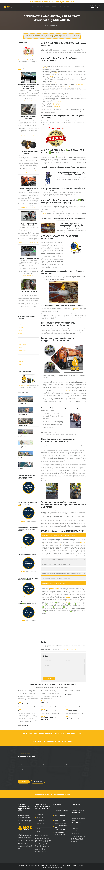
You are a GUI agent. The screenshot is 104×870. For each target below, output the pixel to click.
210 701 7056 (62, 820)
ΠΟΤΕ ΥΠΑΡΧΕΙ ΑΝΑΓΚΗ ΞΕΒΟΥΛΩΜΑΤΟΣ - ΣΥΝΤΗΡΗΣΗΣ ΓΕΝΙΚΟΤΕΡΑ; (57, 564)
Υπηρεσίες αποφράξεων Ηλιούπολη (71, 649)
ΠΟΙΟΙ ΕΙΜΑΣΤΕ (40, 6)
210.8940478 (56, 106)
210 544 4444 (62, 834)
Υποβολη (49, 678)
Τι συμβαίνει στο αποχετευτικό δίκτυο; (49, 568)
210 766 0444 (61, 813)
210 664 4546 (61, 818)
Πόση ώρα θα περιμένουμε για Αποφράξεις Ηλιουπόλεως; (54, 583)
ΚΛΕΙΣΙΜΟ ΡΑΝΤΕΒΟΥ (38, 781)
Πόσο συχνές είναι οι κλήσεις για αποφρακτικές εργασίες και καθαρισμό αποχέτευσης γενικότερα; (61, 573)
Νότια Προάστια (40, 828)
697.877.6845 (57, 73)
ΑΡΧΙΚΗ (33, 6)
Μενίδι (19, 353)
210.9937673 (46, 67)
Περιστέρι (20, 358)
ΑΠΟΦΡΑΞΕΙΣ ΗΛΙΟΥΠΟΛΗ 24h (70, 865)
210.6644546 (58, 101)
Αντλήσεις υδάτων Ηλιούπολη (28, 275)
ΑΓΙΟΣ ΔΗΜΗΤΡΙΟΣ (59, 825)
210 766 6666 (62, 815)
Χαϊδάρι (20, 364)
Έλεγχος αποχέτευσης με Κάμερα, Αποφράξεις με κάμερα (71, 174)
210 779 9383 (63, 823)
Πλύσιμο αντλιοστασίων (28, 309)
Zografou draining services (66, 602)
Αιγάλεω (20, 330)
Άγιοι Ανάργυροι (21, 321)
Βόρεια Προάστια (40, 820)
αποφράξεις (43, 213)
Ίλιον (19, 324)
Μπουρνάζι (20, 356)
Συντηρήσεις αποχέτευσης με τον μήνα (28, 207)
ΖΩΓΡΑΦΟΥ (57, 823)
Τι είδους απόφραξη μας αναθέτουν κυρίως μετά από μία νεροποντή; (56, 578)
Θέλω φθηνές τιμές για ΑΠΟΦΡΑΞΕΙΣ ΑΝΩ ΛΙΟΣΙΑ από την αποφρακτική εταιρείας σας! (60, 559)
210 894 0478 (62, 832)
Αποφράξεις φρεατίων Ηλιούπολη (28, 135)
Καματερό (20, 347)
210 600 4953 (65, 810)
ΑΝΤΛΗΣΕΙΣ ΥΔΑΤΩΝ (23, 843)
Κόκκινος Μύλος (22, 350)
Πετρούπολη (21, 361)
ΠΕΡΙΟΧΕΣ (54, 6)
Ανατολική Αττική (40, 817)
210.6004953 (56, 105)
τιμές (30, 820)
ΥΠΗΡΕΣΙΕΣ (48, 6)
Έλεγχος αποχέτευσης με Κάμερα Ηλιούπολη (28, 242)
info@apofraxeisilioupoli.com (54, 83)
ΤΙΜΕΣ (60, 6)
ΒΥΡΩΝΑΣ (57, 815)
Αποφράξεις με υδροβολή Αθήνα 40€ (29, 100)
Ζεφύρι (20, 341)
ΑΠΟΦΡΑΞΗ (27, 837)
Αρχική (46, 25)
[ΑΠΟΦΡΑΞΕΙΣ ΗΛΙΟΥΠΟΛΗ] (75, 247)
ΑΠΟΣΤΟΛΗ (23, 781)
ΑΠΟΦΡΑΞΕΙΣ (29, 815)
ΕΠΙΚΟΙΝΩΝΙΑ (66, 6)
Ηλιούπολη (75, 308)
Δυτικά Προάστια (40, 823)
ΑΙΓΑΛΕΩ (56, 834)
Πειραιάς (38, 831)
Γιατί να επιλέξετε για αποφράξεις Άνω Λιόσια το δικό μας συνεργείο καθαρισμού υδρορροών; (61, 535)
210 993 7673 (62, 829)
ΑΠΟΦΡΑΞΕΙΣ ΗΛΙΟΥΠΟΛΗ (41, 1)
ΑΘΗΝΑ (56, 813)
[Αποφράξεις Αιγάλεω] (29, 563)
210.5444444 (56, 103)
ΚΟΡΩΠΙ (56, 818)
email (56, 1)
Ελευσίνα (20, 338)
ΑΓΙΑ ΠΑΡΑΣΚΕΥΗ (58, 810)
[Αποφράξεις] (29, 51)
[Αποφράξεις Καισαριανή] (29, 512)
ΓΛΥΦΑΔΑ (57, 832)
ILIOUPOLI (57, 829)
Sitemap (60, 867)
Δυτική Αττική (39, 826)
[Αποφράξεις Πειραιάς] (29, 612)
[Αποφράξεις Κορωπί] (29, 539)
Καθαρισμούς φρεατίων (58, 544)
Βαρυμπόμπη (21, 336)
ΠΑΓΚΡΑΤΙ (57, 820)
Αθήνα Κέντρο (40, 814)
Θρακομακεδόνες (22, 344)
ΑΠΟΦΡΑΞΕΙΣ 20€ (42, 865)
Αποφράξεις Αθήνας (54, 25)
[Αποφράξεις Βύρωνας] (29, 487)
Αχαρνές (20, 333)
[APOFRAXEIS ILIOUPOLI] (28, 378)
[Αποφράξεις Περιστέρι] (29, 588)
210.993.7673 (68, 1)
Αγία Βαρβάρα (21, 327)
